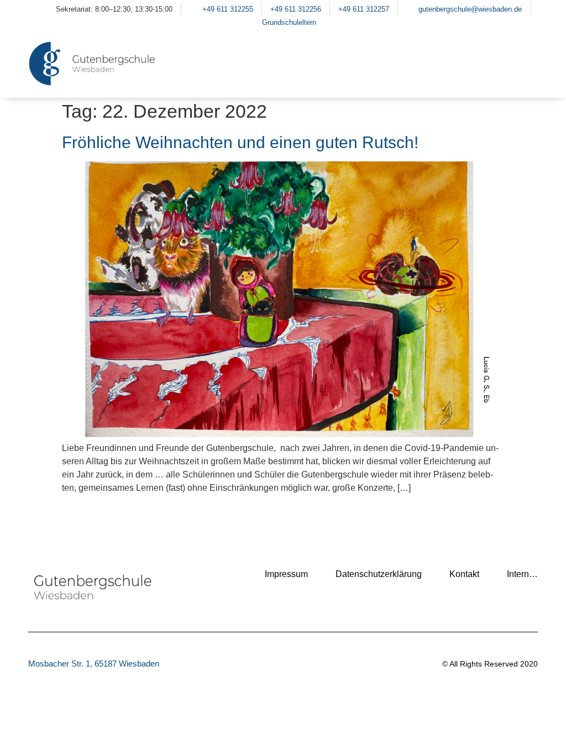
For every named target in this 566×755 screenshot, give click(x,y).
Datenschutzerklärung (379, 574)
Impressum (286, 574)
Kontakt (464, 574)
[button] (524, 77)
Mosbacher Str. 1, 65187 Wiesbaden (93, 663)
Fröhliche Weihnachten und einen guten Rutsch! (240, 142)
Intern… (522, 574)
